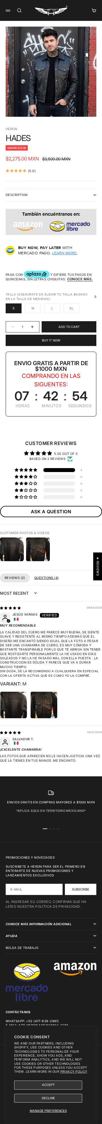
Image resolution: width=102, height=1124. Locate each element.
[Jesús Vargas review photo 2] (44, 705)
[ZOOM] (88, 108)
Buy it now (51, 340)
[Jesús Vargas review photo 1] (13, 705)
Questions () (46, 578)
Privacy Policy (73, 1072)
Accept (48, 1085)
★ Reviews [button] (98, 566)
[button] (26, 470)
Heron (11, 129)
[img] (10, 608)
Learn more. (64, 253)
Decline (48, 1098)
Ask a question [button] (51, 511)
